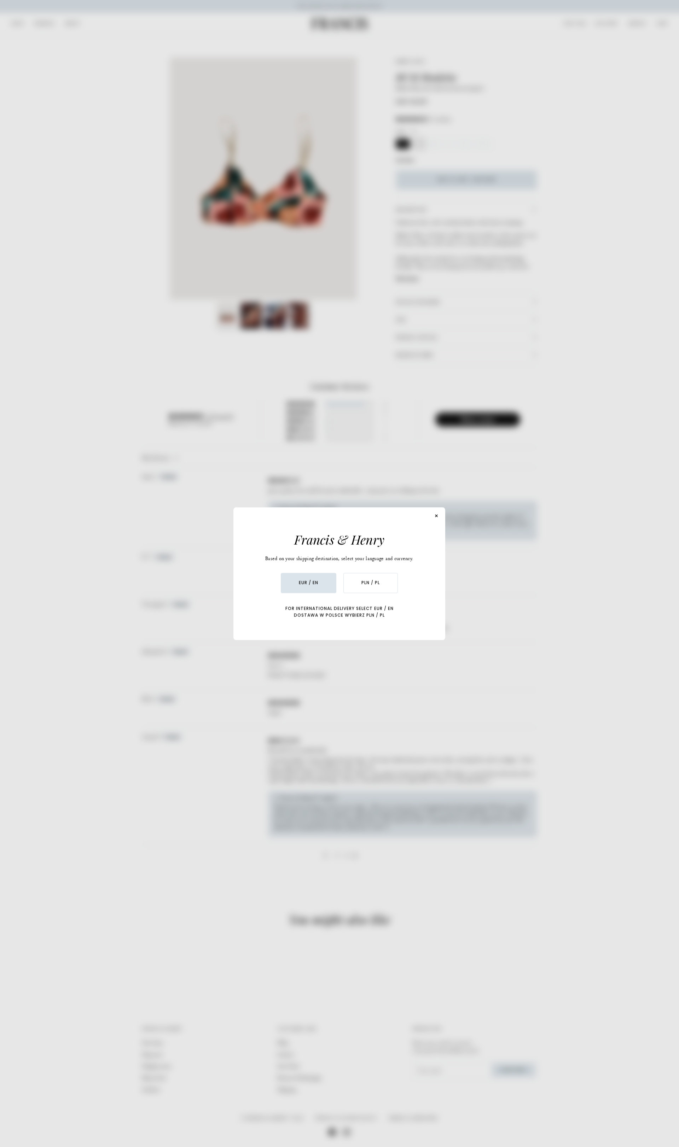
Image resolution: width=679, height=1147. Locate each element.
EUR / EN (308, 583)
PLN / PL (370, 583)
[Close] (437, 516)
